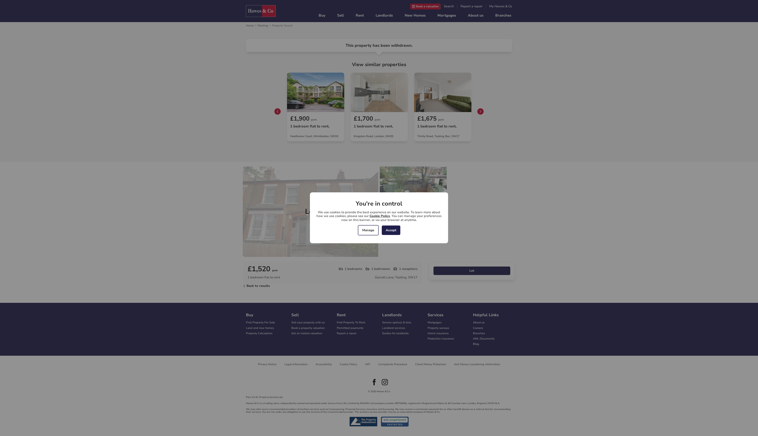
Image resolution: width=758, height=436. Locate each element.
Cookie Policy (380, 216)
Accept (391, 230)
